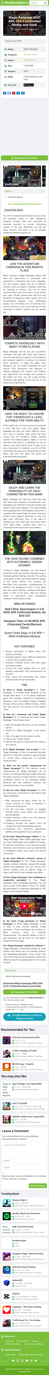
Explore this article (14, 210)
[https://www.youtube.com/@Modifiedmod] (27, 1360)
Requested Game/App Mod (31, 1354)
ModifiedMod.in (16, 3)
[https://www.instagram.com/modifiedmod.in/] (31, 1360)
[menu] (2, 3)
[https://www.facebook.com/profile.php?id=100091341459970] (13, 1360)
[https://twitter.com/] (22, 1360)
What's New (10, 970)
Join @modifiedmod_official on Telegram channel (26, 1017)
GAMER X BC (25, 1372)
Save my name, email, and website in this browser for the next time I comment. (24, 1177)
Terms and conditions (33, 1344)
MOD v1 (8, 191)
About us (9, 1341)
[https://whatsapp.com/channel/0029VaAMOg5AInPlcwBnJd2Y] (17, 1360)
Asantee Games (31, 54)
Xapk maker (11, 1354)
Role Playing (29, 60)
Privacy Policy (22, 1341)
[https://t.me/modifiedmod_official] (36, 1360)
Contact (35, 1341)
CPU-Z (17, 1010)
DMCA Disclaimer (13, 1344)
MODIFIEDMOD (11, 1369)
